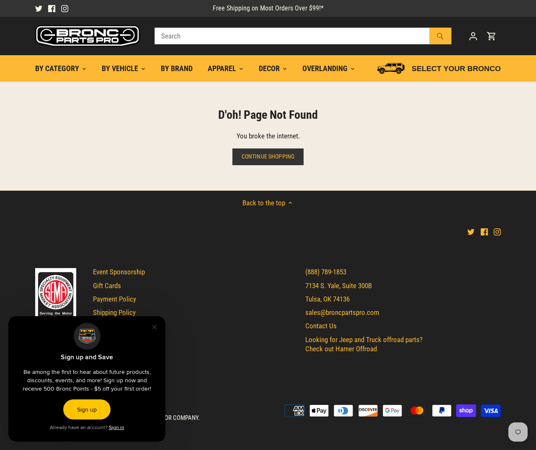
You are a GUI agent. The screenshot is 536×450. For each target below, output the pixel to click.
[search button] (440, 36)
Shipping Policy (114, 312)
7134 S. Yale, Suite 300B (338, 285)
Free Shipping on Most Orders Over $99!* (268, 8)
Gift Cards (107, 285)
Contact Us (321, 326)
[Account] (473, 36)
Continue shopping (268, 156)
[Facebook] (51, 8)
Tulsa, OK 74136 (327, 299)
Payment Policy (114, 299)
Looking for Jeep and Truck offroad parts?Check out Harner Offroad (364, 344)
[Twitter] (38, 8)
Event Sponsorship (119, 272)
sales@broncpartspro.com (342, 312)
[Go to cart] (492, 36)
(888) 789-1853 (325, 272)
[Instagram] (64, 8)
